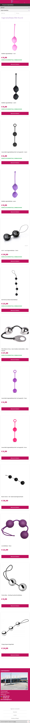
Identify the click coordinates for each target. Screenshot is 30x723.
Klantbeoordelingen (15, 718)
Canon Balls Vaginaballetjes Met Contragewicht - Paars (14, 398)
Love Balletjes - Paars (6, 546)
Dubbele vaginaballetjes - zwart (8, 102)
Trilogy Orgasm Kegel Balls (7, 644)
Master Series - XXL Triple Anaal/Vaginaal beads (12, 496)
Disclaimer (15, 712)
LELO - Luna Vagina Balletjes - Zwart (9, 250)
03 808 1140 (6, 698)
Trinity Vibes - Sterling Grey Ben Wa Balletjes (11, 595)
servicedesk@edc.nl (6, 699)
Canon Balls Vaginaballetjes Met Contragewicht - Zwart (14, 152)
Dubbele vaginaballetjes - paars (8, 201)
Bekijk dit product (15, 64)
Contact (15, 715)
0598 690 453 (6, 696)
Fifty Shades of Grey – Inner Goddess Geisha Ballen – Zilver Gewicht (14, 349)
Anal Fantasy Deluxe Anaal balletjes (9, 299)
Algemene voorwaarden (15, 708)
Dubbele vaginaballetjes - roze (8, 53)
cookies (14, 721)
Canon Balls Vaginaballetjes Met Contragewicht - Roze (14, 447)
